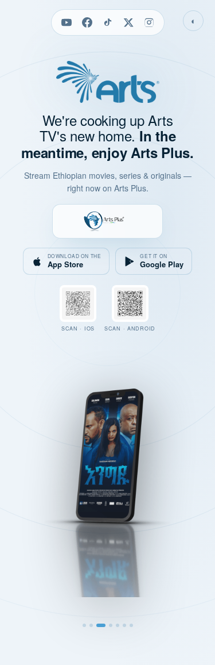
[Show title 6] (124, 625)
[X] (128, 22)
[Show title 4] (110, 625)
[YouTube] (66, 22)
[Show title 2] (91, 625)
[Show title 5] (117, 625)
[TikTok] (108, 22)
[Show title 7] (131, 625)
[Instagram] (149, 22)
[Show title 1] (84, 625)
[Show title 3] (100, 625)
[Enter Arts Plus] (107, 221)
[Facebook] (87, 22)
